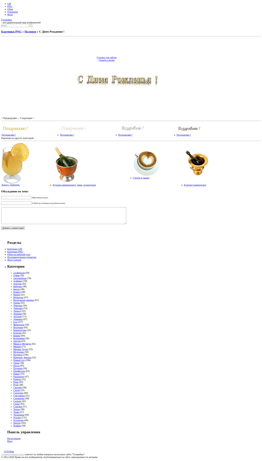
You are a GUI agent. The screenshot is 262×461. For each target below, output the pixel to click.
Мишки (17, 346)
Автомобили (20, 278)
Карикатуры (19, 330)
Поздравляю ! (9, 135)
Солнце (17, 401)
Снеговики (19, 395)
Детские (17, 316)
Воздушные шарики (23, 300)
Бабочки (17, 286)
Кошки (16, 335)
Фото (10, 14)
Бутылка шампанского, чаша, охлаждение (74, 185)
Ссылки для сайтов (107, 57)
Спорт (16, 404)
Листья (17, 341)
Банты (16, 289)
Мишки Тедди (20, 349)
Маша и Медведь (22, 344)
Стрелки (17, 406)
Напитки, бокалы (22, 357)
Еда (15, 322)
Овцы (16, 363)
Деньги (17, 311)
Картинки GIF (14, 249)
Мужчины (18, 352)
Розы (15, 382)
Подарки (17, 368)
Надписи (30, 31)
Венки (16, 294)
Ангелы (17, 283)
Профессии (19, 371)
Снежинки (18, 398)
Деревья (17, 313)
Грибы (16, 303)
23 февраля (19, 273)
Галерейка (6, 20)
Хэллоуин (18, 420)
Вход (9, 441)
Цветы (16, 423)
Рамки (16, 374)
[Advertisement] (131, 47)
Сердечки (18, 393)
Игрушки (18, 327)
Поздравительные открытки (21, 257)
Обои (10, 9)
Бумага (17, 292)
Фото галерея (14, 260)
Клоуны (17, 333)
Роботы (17, 379)
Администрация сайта (12, 454)
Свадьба (17, 387)
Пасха (16, 365)
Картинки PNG (11, 31)
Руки (15, 384)
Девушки (18, 308)
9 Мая (16, 275)
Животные (18, 324)
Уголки (17, 417)
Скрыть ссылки (107, 60)
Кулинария (19, 338)
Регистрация (13, 438)
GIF (9, 3)
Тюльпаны (18, 415)
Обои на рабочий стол (18, 254)
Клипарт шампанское (195, 185)
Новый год (19, 360)
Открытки (12, 12)
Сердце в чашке (141, 178)
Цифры (17, 425)
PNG (9, 6)
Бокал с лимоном (10, 185)
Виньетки (18, 297)
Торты (16, 409)
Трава (16, 412)
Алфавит (18, 281)
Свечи (16, 390)
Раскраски (18, 376)
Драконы (18, 319)
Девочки (17, 305)
